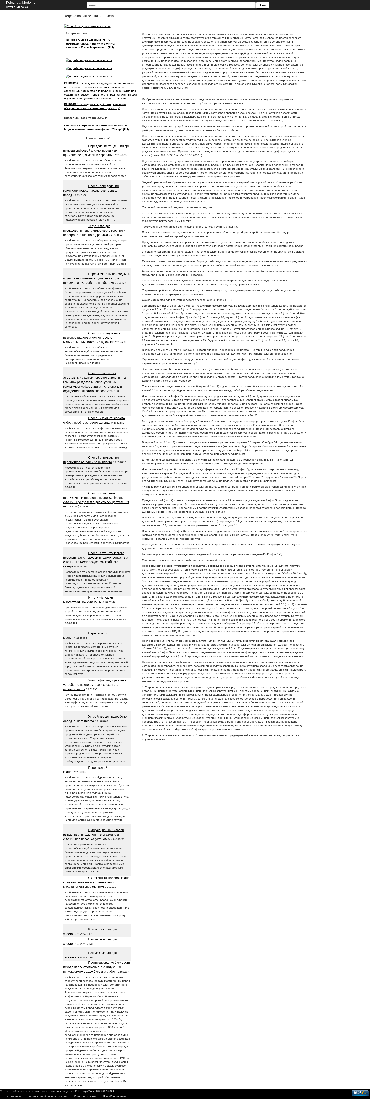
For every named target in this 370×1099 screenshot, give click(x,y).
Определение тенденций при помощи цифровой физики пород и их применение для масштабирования (96, 150)
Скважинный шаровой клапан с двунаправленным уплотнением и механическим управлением (97, 882)
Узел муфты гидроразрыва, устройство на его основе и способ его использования (95, 685)
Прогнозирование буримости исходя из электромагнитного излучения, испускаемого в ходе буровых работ (96, 967)
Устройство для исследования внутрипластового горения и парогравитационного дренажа (94, 230)
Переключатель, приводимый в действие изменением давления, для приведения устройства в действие (96, 278)
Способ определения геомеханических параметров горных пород (91, 191)
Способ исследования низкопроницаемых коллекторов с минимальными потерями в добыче (91, 338)
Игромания (14, 1095)
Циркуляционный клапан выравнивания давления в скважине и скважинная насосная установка (93, 834)
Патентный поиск (17, 6)
